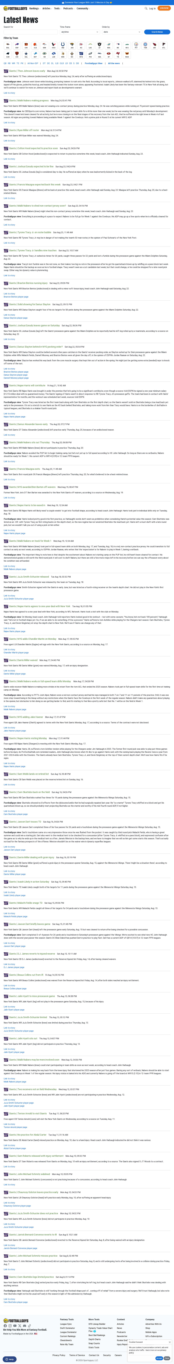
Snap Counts (94, 1343)
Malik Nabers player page (15, 569)
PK (22, 63)
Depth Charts (95, 1339)
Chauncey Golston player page (17, 1206)
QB (5, 63)
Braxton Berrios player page (16, 297)
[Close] (169, 1342)
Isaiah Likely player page (14, 895)
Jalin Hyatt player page (14, 1010)
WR (13, 63)
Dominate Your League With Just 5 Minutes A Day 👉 (88, 2)
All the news (114, 63)
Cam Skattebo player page (16, 814)
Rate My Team (66, 1344)
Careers (118, 1355)
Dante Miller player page (15, 674)
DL (52, 63)
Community (83, 8)
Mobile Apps (151, 1332)
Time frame (65, 27)
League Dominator (68, 1332)
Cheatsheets (66, 1340)
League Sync (66, 1324)
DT (44, 63)
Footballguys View (93, 63)
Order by (106, 27)
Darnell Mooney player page (16, 378)
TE (18, 63)
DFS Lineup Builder (97, 1324)
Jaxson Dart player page (14, 850)
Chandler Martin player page (16, 652)
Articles (47, 8)
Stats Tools (94, 1347)
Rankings (34, 8)
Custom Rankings (68, 1336)
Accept (159, 1358)
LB (66, 63)
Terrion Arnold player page (15, 1127)
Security (107, 1355)
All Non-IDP (33, 63)
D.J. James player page (14, 967)
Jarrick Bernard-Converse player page (20, 1248)
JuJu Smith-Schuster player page (19, 599)
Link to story (9, 93)
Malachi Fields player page (15, 916)
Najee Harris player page (14, 416)
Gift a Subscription (153, 1336)
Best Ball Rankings (97, 1335)
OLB (62, 63)
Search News (157, 32)
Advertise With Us (153, 1324)
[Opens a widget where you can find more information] (10, 1359)
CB (70, 63)
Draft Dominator (67, 1328)
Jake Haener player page (15, 731)
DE (48, 63)
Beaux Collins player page (15, 988)
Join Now (164, 8)
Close (167, 1358)
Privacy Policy (58, 1355)
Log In (152, 8)
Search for (8, 27)
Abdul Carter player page (15, 1148)
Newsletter (122, 1336)
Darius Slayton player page (16, 318)
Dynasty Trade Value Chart (100, 1330)
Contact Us (94, 1355)
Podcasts (68, 8)
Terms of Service (77, 1355)
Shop (147, 1328)
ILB (56, 63)
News (119, 1328)
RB (9, 63)
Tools (57, 8)
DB (77, 63)
